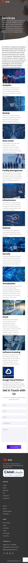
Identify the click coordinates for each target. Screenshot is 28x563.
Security (4, 508)
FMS (4, 493)
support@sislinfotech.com (10, 549)
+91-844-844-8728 (10, 547)
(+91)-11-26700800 (9, 544)
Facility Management (12, 170)
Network (5, 506)
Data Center (5, 490)
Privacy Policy (6, 536)
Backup (4, 488)
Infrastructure (6, 495)
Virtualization (6, 514)
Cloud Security (6, 533)
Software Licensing (7, 511)
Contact (4, 530)
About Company (6, 523)
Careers (4, 525)
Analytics (5, 485)
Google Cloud (6, 498)
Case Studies (6, 528)
